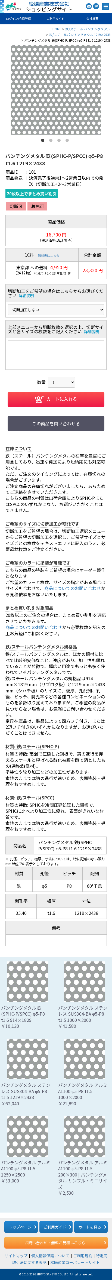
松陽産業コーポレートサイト (75, 1262)
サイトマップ (16, 1255)
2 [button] (52, 141)
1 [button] (43, 141)
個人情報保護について (50, 1255)
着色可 (37, 206)
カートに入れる (61, 399)
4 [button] (68, 141)
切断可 (16, 206)
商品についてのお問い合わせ (72, 588)
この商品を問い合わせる (56, 423)
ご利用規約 (82, 1255)
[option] (56, 90)
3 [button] (60, 141)
